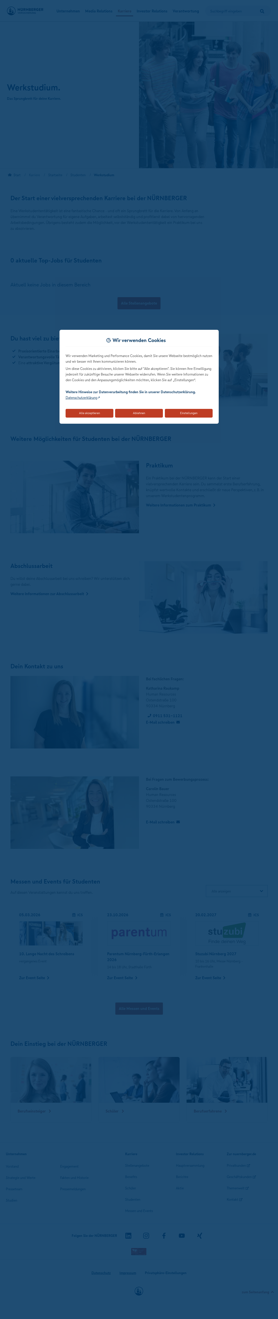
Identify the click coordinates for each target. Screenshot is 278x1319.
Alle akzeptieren (89, 413)
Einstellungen (188, 413)
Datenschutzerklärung (81, 397)
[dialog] (139, 377)
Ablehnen (139, 413)
